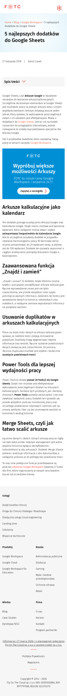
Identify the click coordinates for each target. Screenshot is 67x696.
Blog (16, 22)
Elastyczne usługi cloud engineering (22, 517)
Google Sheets (26, 121)
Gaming (40, 568)
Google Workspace (31, 22)
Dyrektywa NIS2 (10, 623)
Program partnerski (46, 630)
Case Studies (9, 617)
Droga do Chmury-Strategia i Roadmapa (24, 511)
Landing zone (9, 523)
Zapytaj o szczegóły (31, 191)
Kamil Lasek (34, 61)
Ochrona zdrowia (45, 584)
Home (8, 22)
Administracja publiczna (49, 556)
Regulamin (33, 662)
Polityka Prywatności (33, 656)
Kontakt (40, 623)
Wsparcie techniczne (13, 536)
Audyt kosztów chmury (14, 505)
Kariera (40, 617)
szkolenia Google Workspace (28, 466)
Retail (39, 591)
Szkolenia (7, 529)
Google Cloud (9, 562)
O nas (39, 611)
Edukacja (41, 562)
